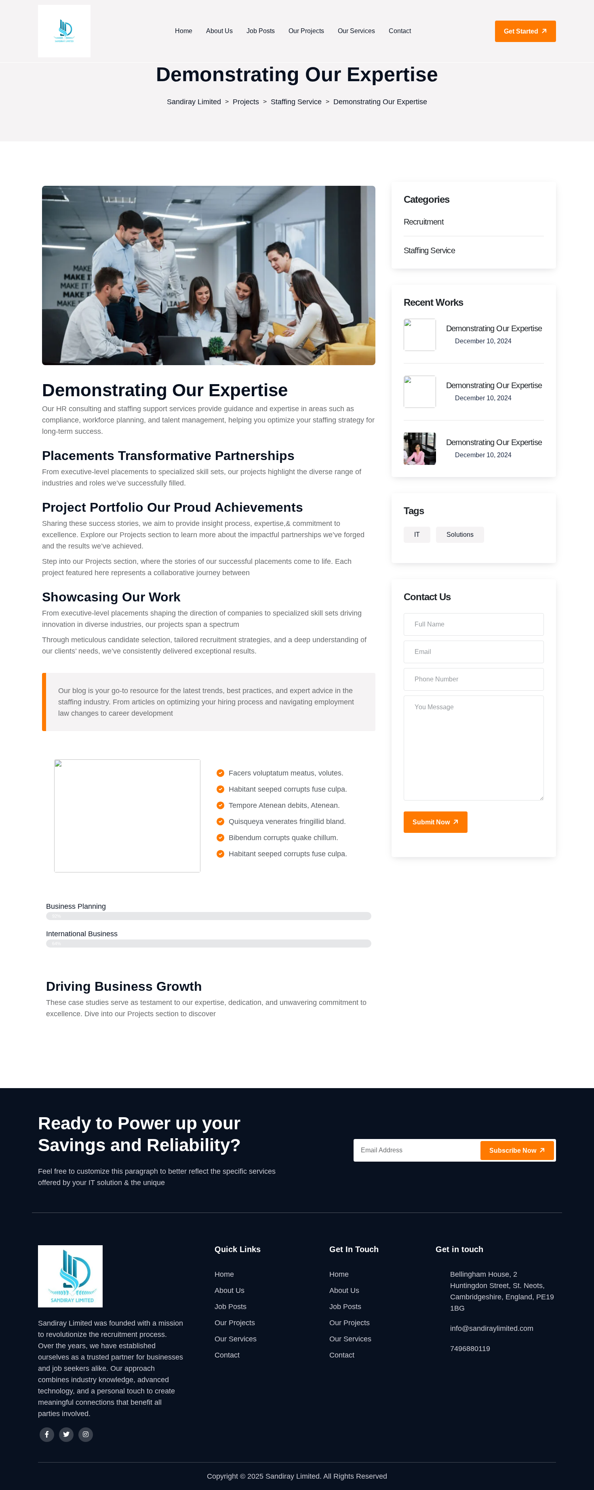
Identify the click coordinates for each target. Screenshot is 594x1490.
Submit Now (432, 822)
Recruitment (424, 221)
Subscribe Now (513, 1150)
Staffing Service (429, 250)
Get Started (522, 31)
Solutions (460, 534)
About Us (219, 30)
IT (417, 534)
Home (183, 30)
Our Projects (306, 30)
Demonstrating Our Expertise (494, 328)
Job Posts (260, 30)
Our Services (356, 30)
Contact (400, 30)
